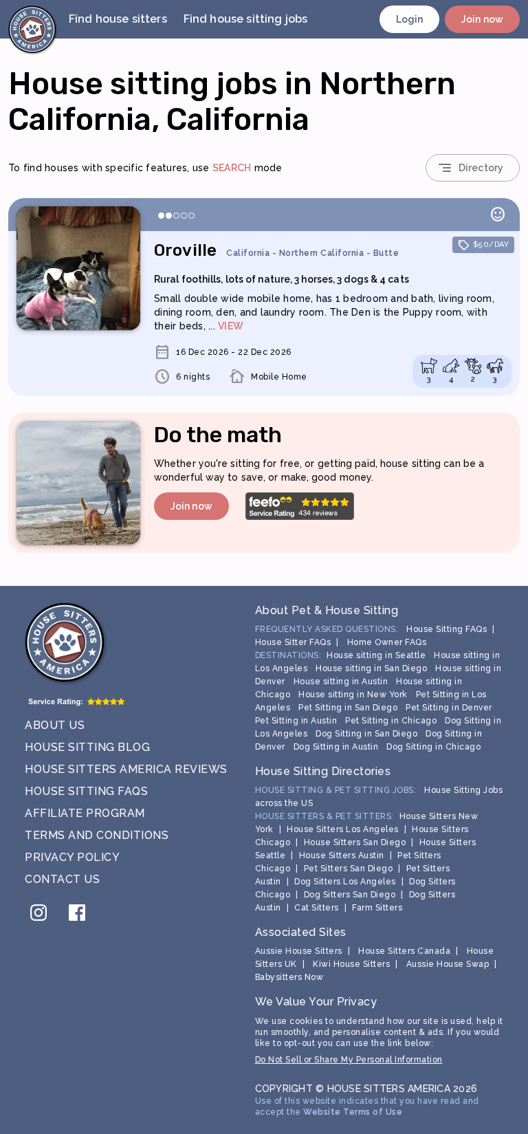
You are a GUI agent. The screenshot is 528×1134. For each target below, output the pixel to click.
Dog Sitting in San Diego (366, 734)
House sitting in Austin (341, 681)
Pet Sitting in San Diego (347, 707)
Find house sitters (118, 18)
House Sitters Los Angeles (343, 829)
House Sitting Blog (87, 747)
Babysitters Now (289, 977)
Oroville (276, 250)
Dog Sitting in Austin (336, 747)
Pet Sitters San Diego (348, 868)
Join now (482, 19)
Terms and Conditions (96, 835)
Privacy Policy (72, 857)
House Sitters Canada (404, 951)
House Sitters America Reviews (126, 769)
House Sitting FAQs (86, 791)
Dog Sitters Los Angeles (345, 881)
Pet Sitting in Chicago (391, 721)
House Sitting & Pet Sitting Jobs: (336, 790)
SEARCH (232, 167)
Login (410, 19)
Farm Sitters (377, 908)
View (230, 325)
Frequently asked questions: (327, 629)
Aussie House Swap (448, 964)
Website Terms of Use (352, 1112)
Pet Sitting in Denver (449, 707)
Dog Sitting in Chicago (433, 747)
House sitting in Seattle (376, 655)
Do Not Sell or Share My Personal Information (349, 1060)
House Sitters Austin (341, 855)
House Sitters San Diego (355, 842)
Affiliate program (85, 813)
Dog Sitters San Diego (350, 894)
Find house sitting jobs (245, 18)
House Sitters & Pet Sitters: (324, 816)
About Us (55, 725)
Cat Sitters (316, 908)
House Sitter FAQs (293, 642)
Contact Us (62, 879)
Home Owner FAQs (387, 642)
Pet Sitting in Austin (296, 721)
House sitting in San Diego (371, 668)
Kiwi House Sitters (351, 964)
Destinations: (288, 655)
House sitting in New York (353, 694)
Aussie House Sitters (298, 951)
